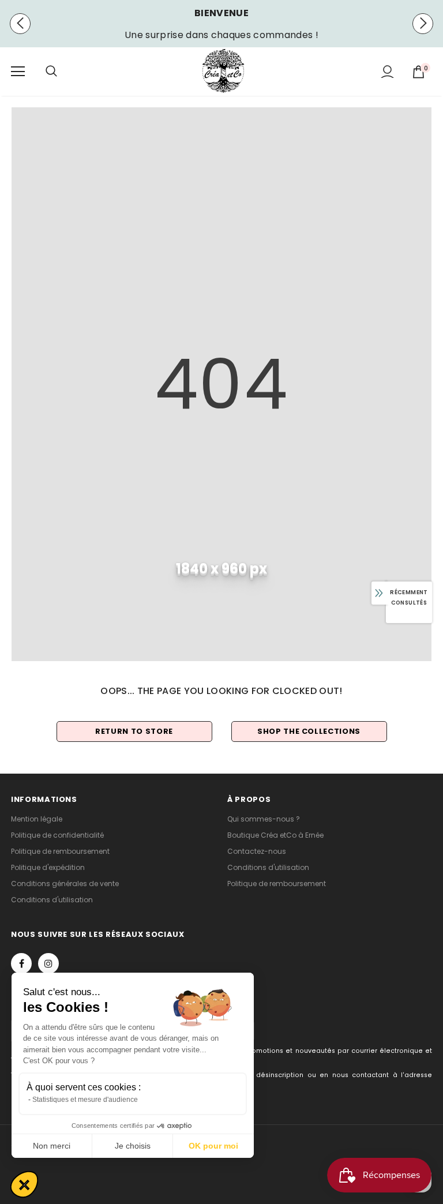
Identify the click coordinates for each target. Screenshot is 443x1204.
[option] (221, 35)
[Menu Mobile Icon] (18, 71)
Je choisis (133, 1145)
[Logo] (223, 71)
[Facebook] (21, 963)
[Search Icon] (63, 71)
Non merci (51, 1145)
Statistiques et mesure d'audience (85, 1100)
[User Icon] (387, 72)
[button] (24, 1184)
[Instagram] (48, 963)
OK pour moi (213, 1145)
